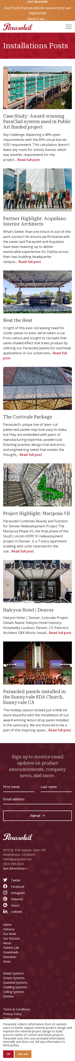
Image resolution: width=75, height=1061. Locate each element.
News (7, 961)
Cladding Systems (15, 987)
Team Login (11, 1018)
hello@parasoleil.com (17, 859)
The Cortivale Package (27, 417)
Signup (37, 816)
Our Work (9, 934)
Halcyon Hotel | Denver (28, 610)
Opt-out (23, 1054)
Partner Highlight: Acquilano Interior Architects (34, 221)
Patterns (9, 929)
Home (7, 925)
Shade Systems (13, 973)
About (7, 943)
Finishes (8, 996)
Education (9, 957)
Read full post (29, 159)
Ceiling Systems (13, 992)
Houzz (15, 905)
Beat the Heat (17, 320)
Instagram (18, 893)
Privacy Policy (12, 1014)
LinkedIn (16, 912)
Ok (8, 1054)
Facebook (17, 887)
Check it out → (37, 19)
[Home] (17, 26)
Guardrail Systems (15, 982)
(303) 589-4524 (13, 864)
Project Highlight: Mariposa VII (36, 513)
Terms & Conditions (16, 1009)
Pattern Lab (11, 948)
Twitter (16, 880)
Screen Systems (14, 978)
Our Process (11, 938)
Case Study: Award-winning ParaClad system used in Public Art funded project (37, 121)
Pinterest (17, 899)
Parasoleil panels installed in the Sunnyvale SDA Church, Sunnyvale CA (34, 696)
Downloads (11, 952)
